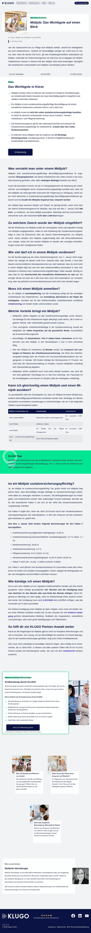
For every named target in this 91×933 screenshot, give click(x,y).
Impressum (52, 927)
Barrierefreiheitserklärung (80, 927)
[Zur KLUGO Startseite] (8, 3)
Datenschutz (61, 927)
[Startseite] (9, 38)
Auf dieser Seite (17, 41)
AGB (68, 927)
